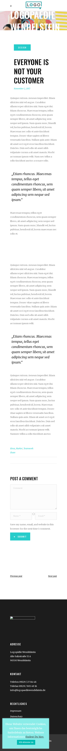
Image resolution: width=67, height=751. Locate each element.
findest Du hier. (35, 736)
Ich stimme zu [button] (26, 742)
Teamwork (28, 448)
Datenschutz (16, 716)
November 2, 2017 (22, 88)
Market (19, 448)
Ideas (12, 448)
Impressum (15, 710)
